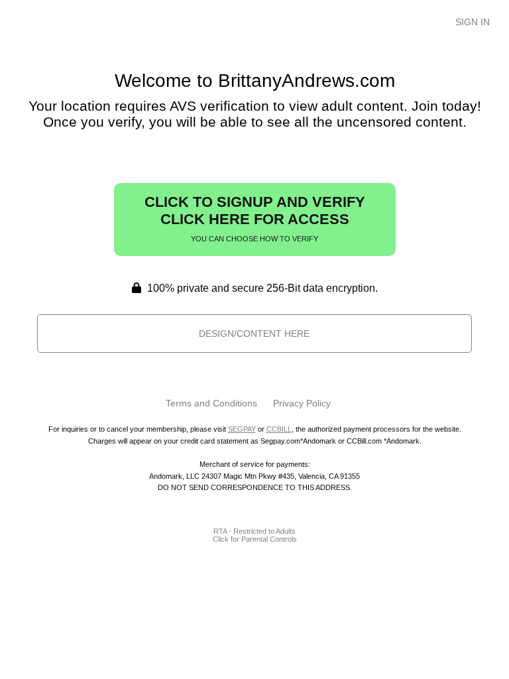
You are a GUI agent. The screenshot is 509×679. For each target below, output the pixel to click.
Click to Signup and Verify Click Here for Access (254, 218)
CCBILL (279, 429)
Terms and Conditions (211, 403)
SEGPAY (242, 429)
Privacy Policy (302, 403)
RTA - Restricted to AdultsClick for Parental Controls (255, 535)
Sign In (472, 22)
